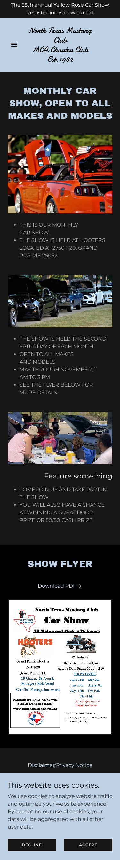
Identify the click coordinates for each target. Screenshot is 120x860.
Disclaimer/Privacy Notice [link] (60, 765)
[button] (15, 44)
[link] (60, 60)
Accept (88, 844)
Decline (32, 844)
